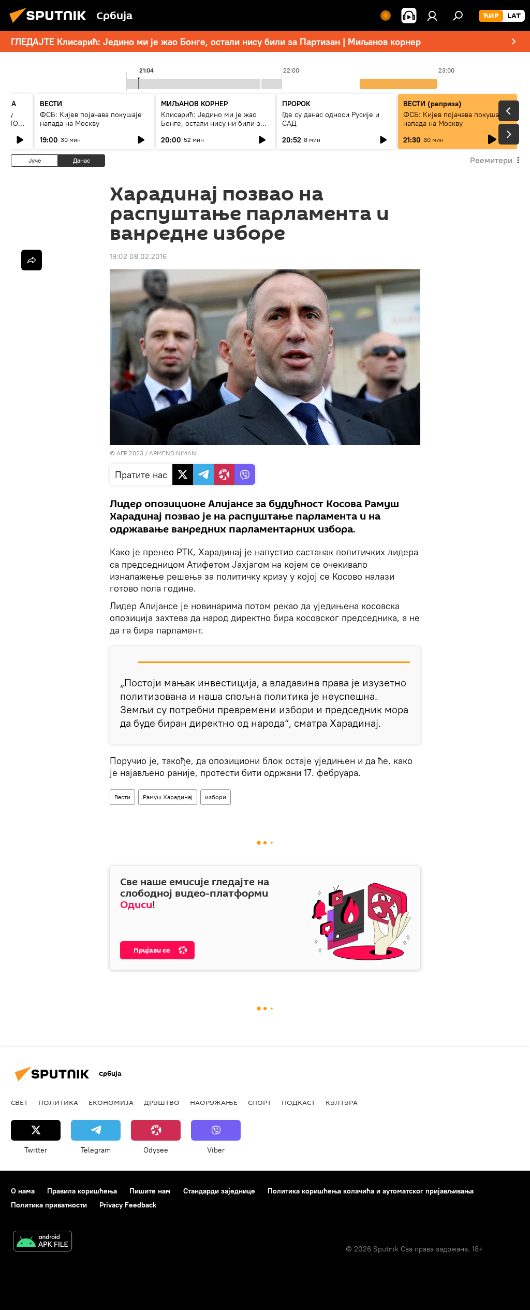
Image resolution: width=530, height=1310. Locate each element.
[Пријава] (432, 15)
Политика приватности (49, 1205)
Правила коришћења (82, 1191)
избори (215, 797)
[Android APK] (42, 1242)
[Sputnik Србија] (50, 24)
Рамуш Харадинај (168, 797)
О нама (23, 1191)
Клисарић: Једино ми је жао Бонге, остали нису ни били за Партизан (212, 123)
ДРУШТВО (162, 1102)
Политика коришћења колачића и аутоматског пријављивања (371, 1191)
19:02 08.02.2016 (138, 256)
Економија (111, 1102)
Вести (122, 797)
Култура (342, 1102)
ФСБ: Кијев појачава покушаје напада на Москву (91, 119)
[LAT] (514, 16)
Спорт (259, 1102)
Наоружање (214, 1102)
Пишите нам (150, 1191)
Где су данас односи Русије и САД (330, 119)
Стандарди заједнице (219, 1191)
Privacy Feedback (127, 1205)
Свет (19, 1102)
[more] (31, 260)
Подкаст (298, 1102)
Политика (58, 1102)
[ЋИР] (491, 16)
